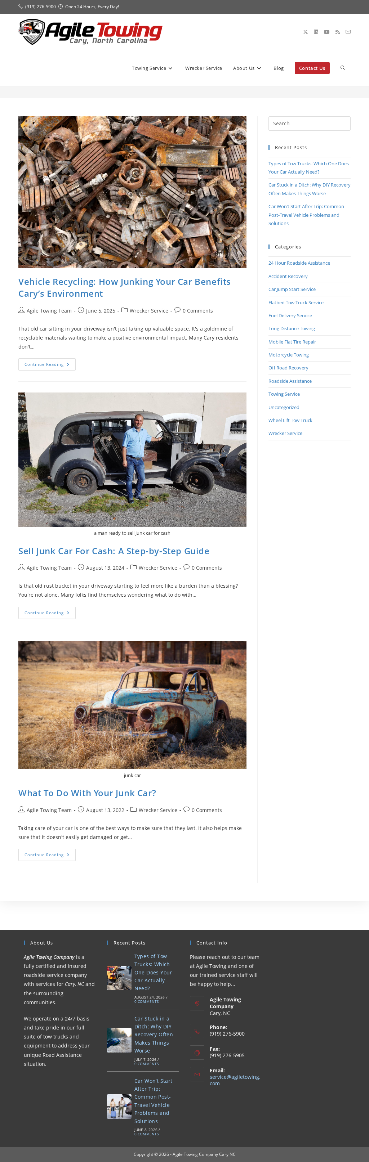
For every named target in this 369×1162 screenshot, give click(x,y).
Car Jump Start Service (292, 289)
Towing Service (284, 394)
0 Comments (198, 310)
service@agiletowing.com (235, 1080)
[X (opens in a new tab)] (305, 32)
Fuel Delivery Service (290, 315)
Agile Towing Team (49, 310)
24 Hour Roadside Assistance (299, 263)
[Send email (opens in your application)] (348, 32)
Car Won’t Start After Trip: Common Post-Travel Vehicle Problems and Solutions (306, 214)
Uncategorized (283, 407)
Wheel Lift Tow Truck (290, 420)
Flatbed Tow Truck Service (296, 302)
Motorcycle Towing (288, 354)
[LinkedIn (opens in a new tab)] (316, 32)
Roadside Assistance (290, 381)
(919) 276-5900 (40, 7)
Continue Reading (50, 366)
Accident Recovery (288, 276)
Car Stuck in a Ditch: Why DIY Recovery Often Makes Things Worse (153, 1034)
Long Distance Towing (291, 328)
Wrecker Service (149, 310)
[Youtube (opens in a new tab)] (327, 32)
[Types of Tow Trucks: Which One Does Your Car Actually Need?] (119, 978)
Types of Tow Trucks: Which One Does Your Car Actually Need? (153, 972)
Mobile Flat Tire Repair (292, 341)
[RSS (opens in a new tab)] (338, 32)
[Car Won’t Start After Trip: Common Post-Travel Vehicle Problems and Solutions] (119, 1106)
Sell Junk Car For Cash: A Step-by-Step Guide (113, 551)
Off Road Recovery (288, 367)
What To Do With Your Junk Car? (87, 793)
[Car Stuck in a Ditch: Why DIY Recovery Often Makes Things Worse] (119, 1040)
